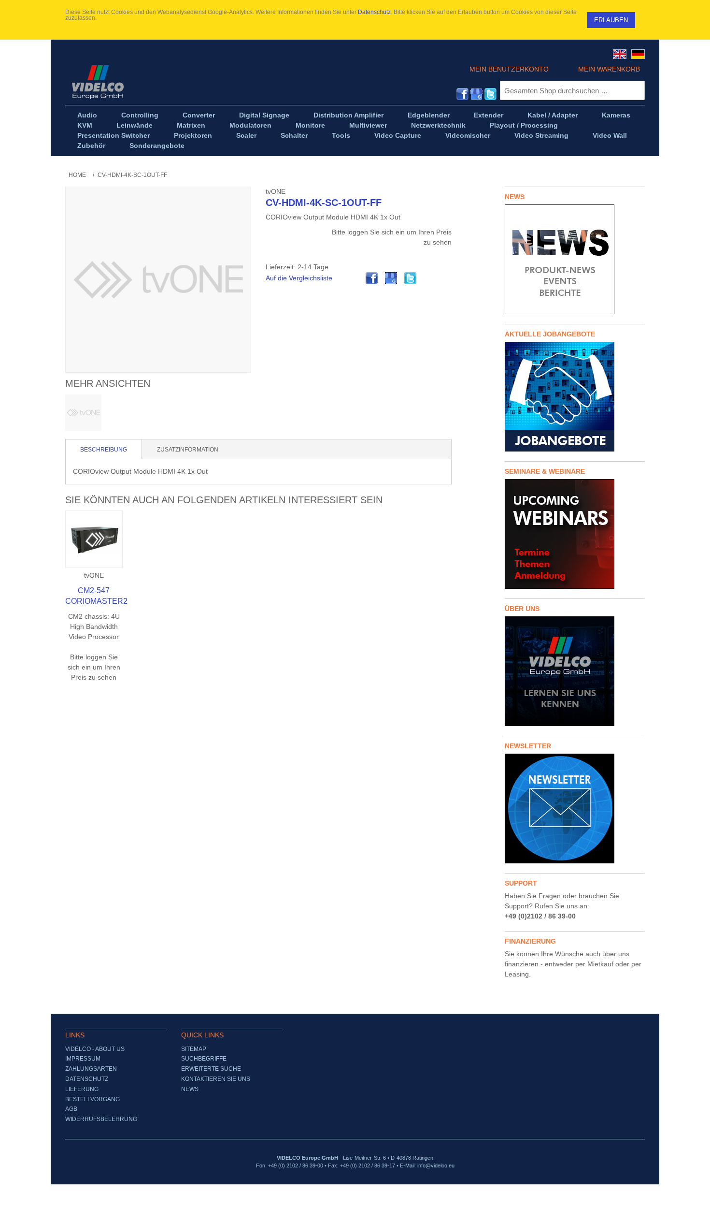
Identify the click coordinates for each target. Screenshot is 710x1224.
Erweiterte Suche (211, 1068)
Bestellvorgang (92, 1099)
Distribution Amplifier (348, 115)
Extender (488, 115)
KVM (84, 125)
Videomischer (467, 135)
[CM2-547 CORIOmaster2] (94, 539)
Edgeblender (429, 115)
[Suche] (635, 90)
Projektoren (193, 135)
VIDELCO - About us (95, 1049)
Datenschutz (374, 12)
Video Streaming (541, 135)
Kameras (616, 115)
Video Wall (610, 135)
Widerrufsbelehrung (101, 1119)
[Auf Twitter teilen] (410, 278)
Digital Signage (264, 115)
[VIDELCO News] (575, 259)
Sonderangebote (157, 145)
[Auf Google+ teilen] (391, 278)
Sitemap (193, 1049)
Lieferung (82, 1089)
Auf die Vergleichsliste (299, 278)
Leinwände (134, 125)
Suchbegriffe (204, 1058)
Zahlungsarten (91, 1068)
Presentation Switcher (113, 135)
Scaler (246, 135)
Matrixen (191, 125)
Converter (199, 115)
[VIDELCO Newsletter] (575, 808)
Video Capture (397, 135)
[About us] (575, 671)
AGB (71, 1109)
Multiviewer (368, 125)
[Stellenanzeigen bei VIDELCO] (575, 397)
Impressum (82, 1058)
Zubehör (91, 145)
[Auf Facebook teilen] (372, 278)
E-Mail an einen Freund (352, 278)
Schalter (294, 135)
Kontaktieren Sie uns (215, 1079)
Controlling (139, 115)
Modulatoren (250, 125)
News (190, 1089)
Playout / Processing (524, 125)
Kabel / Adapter (552, 115)
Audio (87, 115)
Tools (341, 135)
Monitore (310, 125)
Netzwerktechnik (438, 125)
